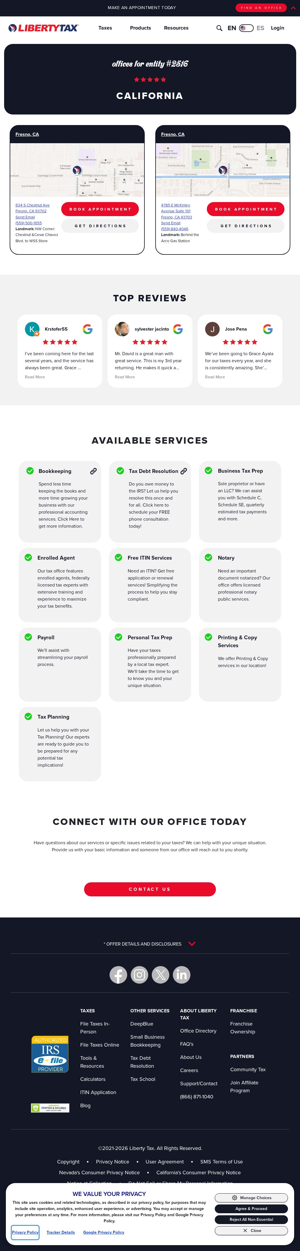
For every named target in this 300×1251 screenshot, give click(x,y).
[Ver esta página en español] (246, 28)
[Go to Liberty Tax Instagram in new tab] (139, 975)
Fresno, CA (27, 134)
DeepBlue (141, 1023)
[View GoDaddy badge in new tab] (50, 1108)
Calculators (92, 1079)
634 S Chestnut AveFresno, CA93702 (33, 207)
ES (261, 28)
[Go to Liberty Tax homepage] (43, 28)
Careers (189, 1070)
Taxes (105, 28)
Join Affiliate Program (244, 1086)
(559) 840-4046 (174, 228)
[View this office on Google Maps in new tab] (87, 329)
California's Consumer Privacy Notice (198, 1172)
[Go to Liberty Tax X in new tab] (160, 975)
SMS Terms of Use (221, 1161)
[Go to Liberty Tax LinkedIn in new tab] (181, 975)
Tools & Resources (92, 1061)
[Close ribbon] (293, 8)
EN (232, 28)
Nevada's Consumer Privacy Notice (104, 1172)
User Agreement (165, 1161)
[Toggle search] (219, 28)
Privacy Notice (112, 1161)
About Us (191, 1057)
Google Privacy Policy (103, 1232)
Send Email (25, 217)
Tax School (142, 1079)
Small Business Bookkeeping (147, 1040)
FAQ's (186, 1043)
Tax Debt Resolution (142, 1061)
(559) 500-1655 (29, 222)
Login (277, 28)
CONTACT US (150, 889)
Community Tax (248, 1069)
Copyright (68, 1161)
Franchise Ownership (242, 1027)
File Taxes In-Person (95, 1027)
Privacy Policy (25, 1232)
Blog (85, 1105)
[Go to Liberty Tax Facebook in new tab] (118, 975)
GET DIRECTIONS (101, 226)
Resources (176, 28)
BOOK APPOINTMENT (100, 209)
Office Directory (198, 1030)
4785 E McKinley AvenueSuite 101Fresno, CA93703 (176, 211)
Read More (35, 377)
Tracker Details (61, 1232)
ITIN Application (98, 1092)
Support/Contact (198, 1083)
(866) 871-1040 (196, 1096)
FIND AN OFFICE (262, 8)
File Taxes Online (99, 1044)
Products (140, 28)
